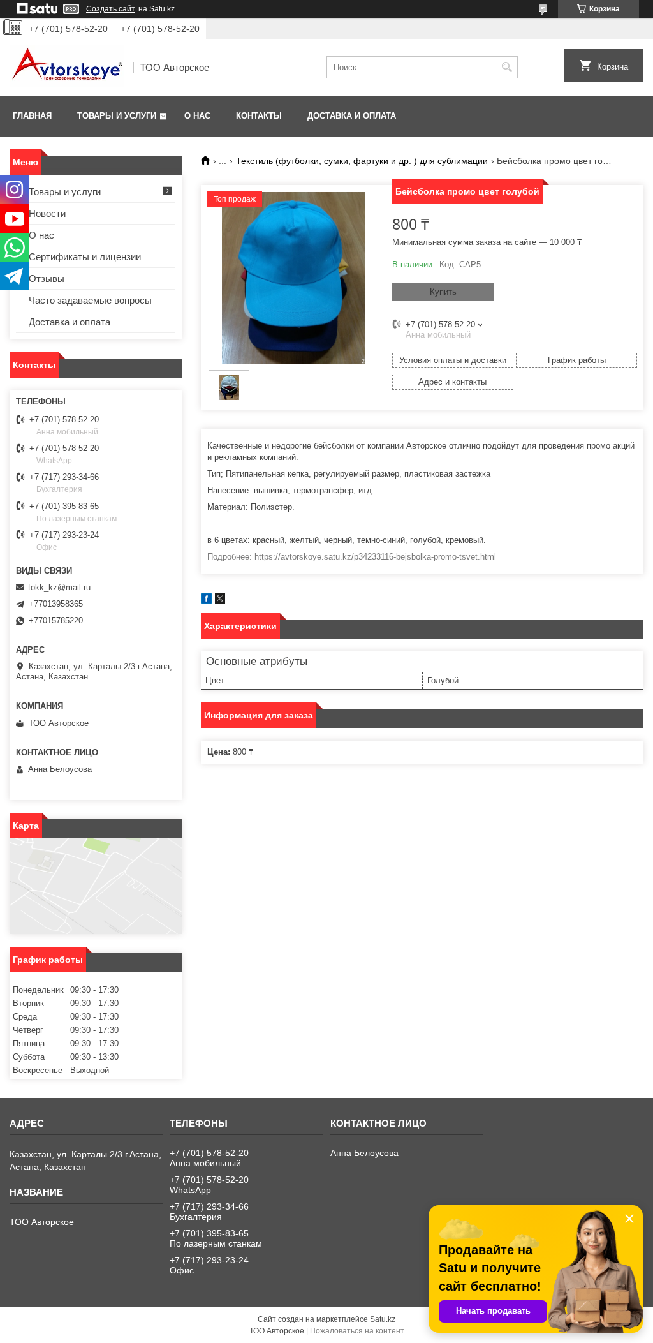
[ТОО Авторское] (67, 67)
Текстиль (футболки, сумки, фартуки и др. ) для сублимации (362, 161)
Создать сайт (110, 8)
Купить (443, 292)
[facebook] (206, 600)
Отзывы (46, 278)
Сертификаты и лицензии (85, 256)
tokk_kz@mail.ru (59, 587)
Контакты (259, 116)
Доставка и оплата (351, 116)
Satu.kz (382, 1319)
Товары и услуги (116, 116)
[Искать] (506, 67)
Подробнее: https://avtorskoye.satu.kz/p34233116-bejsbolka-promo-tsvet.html (351, 556)
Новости (47, 213)
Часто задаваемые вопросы (90, 300)
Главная (32, 116)
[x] (220, 600)
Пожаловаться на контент (357, 1330)
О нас (197, 116)
